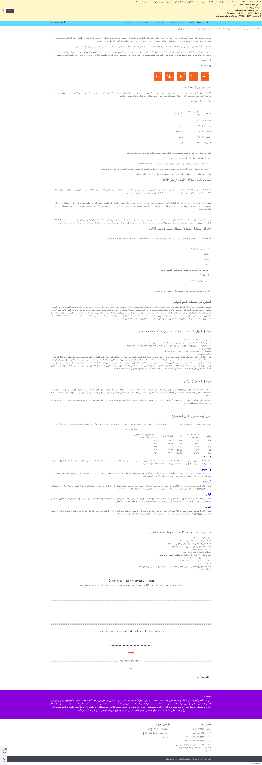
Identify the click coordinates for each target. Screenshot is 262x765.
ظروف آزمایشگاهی (196, 22)
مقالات (130, 22)
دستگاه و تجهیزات (176, 22)
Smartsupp (257, 763)
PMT (156, 729)
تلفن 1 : (208, 729)
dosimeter (163, 733)
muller (165, 737)
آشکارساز (165, 729)
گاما (149, 729)
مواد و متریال (143, 22)
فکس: (208, 733)
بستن (10, 10)
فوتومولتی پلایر (150, 733)
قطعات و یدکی (159, 22)
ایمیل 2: (208, 741)
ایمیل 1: (208, 737)
